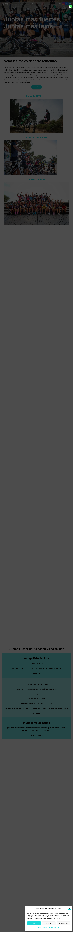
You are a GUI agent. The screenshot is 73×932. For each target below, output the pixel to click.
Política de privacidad (53, 927)
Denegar (48, 923)
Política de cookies (42, 927)
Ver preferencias (63, 923)
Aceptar (34, 923)
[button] (69, 908)
